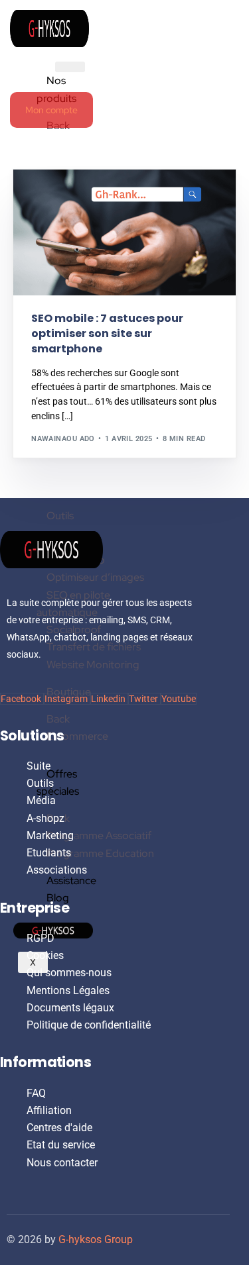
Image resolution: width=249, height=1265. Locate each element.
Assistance (71, 880)
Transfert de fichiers (93, 647)
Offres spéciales (58, 782)
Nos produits (56, 89)
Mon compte (51, 110)
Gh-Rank (53, 197)
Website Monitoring (92, 665)
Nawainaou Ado (63, 438)
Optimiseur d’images (95, 577)
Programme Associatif (98, 835)
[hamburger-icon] (70, 67)
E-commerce (77, 736)
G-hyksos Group (95, 1239)
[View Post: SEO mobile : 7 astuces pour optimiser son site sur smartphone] (124, 233)
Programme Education (100, 853)
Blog (57, 898)
